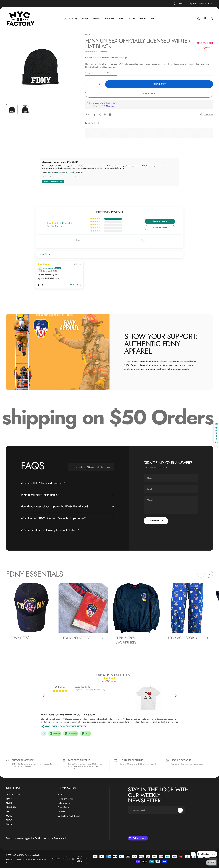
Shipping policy (41, 859)
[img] (44, 264)
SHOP (9, 820)
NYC (8, 811)
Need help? (208, 115)
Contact (61, 811)
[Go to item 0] (11, 109)
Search (61, 794)
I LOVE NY (11, 807)
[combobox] (180, 3)
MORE (9, 816)
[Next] (68, 73)
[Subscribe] (180, 810)
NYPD (9, 803)
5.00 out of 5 (66, 223)
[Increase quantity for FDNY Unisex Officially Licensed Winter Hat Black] (100, 84)
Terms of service (30, 859)
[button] (95, 219)
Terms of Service (65, 798)
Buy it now (149, 93)
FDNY (87, 34)
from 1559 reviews (109, 681)
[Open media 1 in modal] (40, 67)
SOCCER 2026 (13, 794)
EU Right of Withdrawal (69, 816)
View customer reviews (53, 181)
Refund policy (64, 803)
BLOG (9, 824)
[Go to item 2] (25, 109)
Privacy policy (20, 859)
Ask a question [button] (160, 227)
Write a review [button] (160, 221)
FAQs (88, 466)
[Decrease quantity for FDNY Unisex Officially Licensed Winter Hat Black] (88, 84)
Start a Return (64, 807)
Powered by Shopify (32, 855)
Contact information (12, 863)
